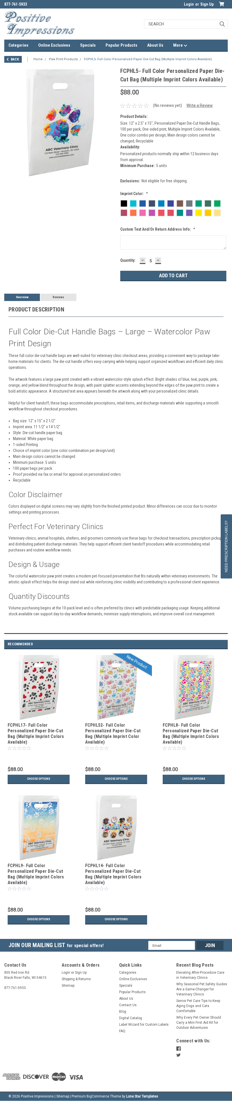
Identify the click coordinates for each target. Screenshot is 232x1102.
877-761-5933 (15, 4)
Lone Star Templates (142, 1096)
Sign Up (207, 4)
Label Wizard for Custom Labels (144, 1025)
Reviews (58, 297)
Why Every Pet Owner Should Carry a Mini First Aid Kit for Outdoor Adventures (198, 1023)
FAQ (122, 1031)
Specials (88, 45)
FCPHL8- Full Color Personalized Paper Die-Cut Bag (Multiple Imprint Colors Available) (191, 733)
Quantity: (128, 260)
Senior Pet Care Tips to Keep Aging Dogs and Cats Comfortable (198, 1006)
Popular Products (121, 45)
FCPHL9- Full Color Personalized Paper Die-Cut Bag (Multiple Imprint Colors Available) (36, 874)
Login (189, 4)
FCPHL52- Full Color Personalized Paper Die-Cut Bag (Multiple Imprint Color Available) (113, 733)
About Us (155, 45)
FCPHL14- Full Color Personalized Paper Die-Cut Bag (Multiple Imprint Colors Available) (113, 874)
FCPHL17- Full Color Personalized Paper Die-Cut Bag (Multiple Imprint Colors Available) (36, 733)
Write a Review (199, 105)
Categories (18, 45)
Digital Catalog (130, 1018)
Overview (22, 297)
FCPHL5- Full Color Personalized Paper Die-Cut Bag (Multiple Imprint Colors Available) (148, 59)
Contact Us (128, 1005)
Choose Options (38, 778)
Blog (122, 1012)
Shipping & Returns (76, 979)
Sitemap (68, 986)
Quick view (39, 716)
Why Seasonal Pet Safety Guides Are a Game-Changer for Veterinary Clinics (201, 989)
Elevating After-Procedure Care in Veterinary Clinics (200, 975)
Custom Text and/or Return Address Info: (157, 229)
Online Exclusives (54, 45)
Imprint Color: (134, 193)
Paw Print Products (63, 59)
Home (38, 59)
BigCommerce (98, 1096)
